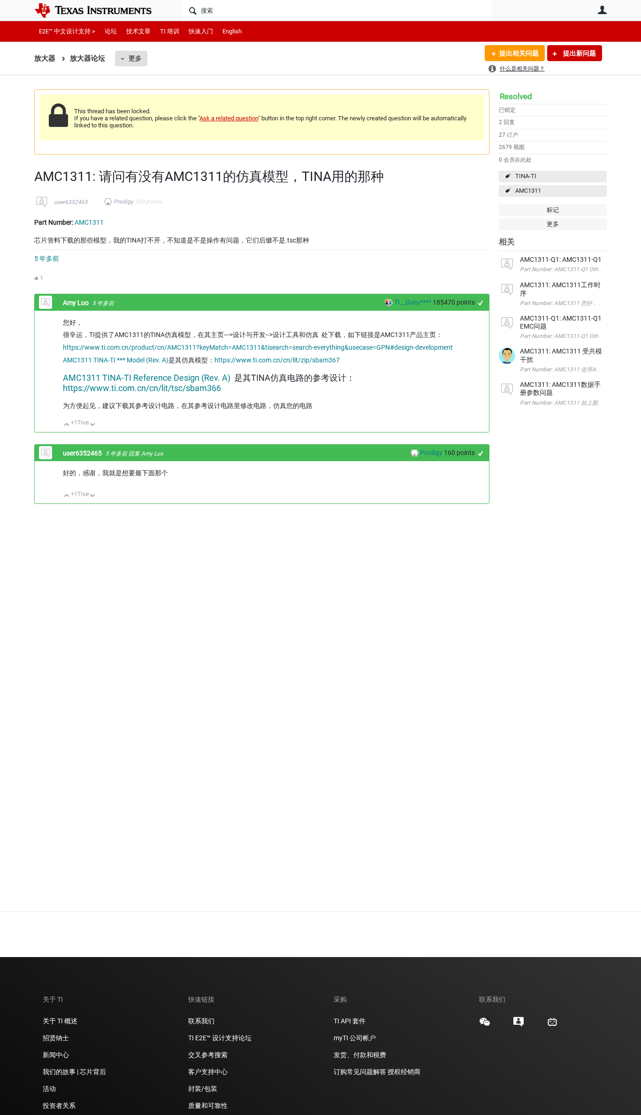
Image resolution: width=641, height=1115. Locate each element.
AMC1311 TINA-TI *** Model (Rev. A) (115, 360)
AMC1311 (528, 190)
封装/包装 (202, 1088)
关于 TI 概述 (60, 1021)
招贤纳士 (56, 1038)
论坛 (111, 31)
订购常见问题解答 (360, 1072)
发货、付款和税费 (360, 1055)
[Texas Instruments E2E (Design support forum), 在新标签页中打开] (518, 1025)
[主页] (100, 10)
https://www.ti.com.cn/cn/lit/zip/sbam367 (277, 360)
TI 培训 (169, 31)
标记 (553, 209)
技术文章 (138, 31)
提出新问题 (579, 53)
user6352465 (71, 202)
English (232, 31)
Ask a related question (228, 118)
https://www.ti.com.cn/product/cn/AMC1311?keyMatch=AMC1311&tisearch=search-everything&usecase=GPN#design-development (258, 347)
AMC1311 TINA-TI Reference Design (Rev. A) (146, 378)
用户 (602, 10)
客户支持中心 (208, 1072)
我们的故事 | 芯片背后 (74, 1072)
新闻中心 (56, 1055)
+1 (480, 302)
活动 (49, 1088)
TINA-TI (525, 176)
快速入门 (201, 31)
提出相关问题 (519, 53)
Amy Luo (76, 302)
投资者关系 (59, 1105)
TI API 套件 (350, 1021)
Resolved (516, 96)
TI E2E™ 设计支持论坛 (220, 1038)
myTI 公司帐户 (355, 1038)
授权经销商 (404, 1072)
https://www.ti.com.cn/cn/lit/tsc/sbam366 (142, 388)
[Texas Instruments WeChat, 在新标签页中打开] (484, 1025)
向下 (93, 425)
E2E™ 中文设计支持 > (67, 31)
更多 (135, 58)
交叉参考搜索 (208, 1055)
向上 (67, 425)
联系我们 (201, 1021)
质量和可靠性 (208, 1105)
